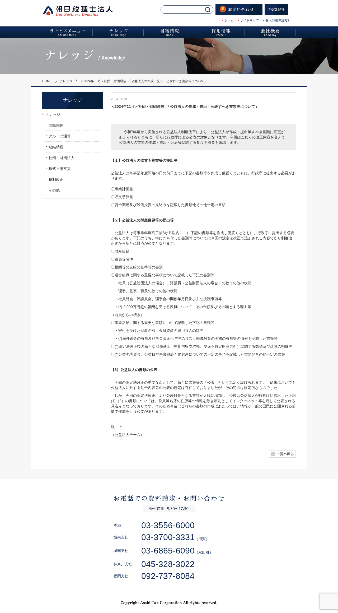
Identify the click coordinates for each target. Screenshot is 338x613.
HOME (47, 81)
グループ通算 (60, 136)
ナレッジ (66, 81)
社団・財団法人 (61, 158)
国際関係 (56, 125)
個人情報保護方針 (278, 20)
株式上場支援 (60, 168)
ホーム (229, 20)
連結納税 (56, 147)
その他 (54, 190)
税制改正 (56, 179)
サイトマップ (249, 20)
